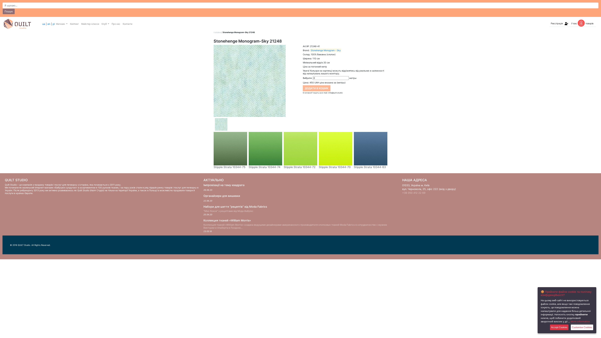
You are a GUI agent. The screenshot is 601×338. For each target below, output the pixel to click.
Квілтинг (74, 24)
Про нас (116, 24)
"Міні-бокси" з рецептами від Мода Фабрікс (228, 211)
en (48, 24)
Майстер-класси (90, 24)
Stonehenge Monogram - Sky (326, 50)
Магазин (61, 24)
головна (217, 32)
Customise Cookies (582, 327)
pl (54, 24)
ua (43, 24)
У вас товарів (582, 23)
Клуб (104, 24)
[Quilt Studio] (22, 24)
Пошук (9, 11)
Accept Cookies (559, 327)
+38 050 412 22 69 (413, 192)
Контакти (127, 24)
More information (580, 321)
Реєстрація (557, 23)
